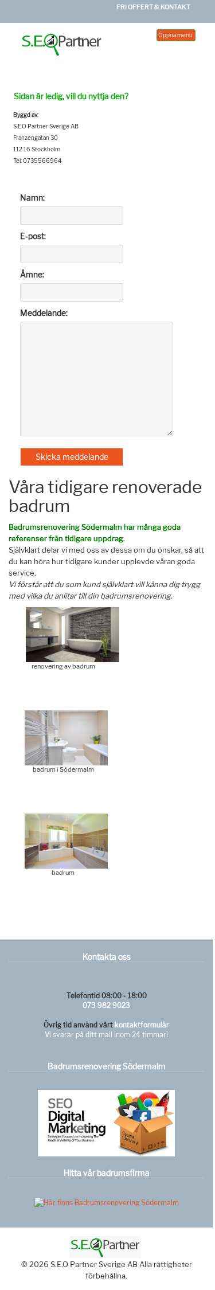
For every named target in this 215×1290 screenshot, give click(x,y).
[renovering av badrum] (72, 634)
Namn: (32, 197)
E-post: (33, 236)
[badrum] (66, 840)
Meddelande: (44, 313)
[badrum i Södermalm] (66, 737)
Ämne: (32, 274)
